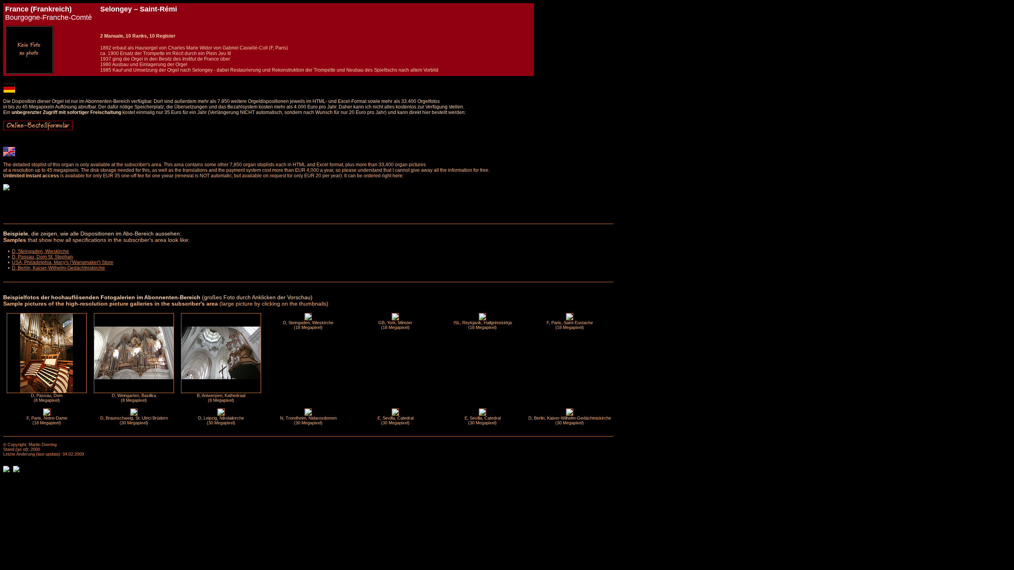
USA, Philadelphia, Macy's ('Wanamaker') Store (62, 262)
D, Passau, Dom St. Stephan (42, 257)
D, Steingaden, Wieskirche (40, 251)
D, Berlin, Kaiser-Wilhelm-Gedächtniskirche (58, 268)
